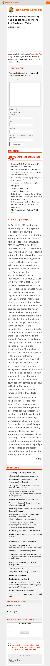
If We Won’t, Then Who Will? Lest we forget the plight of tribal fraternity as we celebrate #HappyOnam (25, 557)
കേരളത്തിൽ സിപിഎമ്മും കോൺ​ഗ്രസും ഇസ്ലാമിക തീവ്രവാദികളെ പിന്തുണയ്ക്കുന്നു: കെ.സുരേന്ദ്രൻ (24, 517)
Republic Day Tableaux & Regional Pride (25, 169)
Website (12, 128)
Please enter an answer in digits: (21, 135)
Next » (39, 459)
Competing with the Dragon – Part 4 (22, 572)
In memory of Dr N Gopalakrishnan (22, 472)
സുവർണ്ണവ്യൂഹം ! (16, 568)
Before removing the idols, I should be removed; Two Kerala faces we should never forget (25, 204)
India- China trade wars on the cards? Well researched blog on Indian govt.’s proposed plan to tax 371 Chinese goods (26, 196)
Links (28, 656)
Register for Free (36, 54)
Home (22, 656)
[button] (48, 2)
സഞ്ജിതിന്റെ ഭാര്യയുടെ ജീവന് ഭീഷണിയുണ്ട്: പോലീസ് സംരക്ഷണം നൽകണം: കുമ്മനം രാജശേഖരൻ (23, 525)
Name (12, 115)
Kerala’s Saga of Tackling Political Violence (24, 531)
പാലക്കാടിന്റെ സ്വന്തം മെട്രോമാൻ (22, 541)
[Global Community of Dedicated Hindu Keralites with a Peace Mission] (25, 12)
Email (12, 121)
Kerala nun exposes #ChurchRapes (21, 591)
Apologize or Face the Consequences (22, 551)
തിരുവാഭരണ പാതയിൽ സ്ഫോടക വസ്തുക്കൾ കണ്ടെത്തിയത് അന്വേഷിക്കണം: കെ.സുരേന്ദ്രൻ (25, 493)
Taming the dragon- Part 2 (20, 191)
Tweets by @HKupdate (14, 605)
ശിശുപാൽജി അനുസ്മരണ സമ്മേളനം (23, 476)
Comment (13, 80)
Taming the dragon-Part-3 (20, 188)
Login (11, 57)
